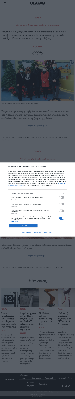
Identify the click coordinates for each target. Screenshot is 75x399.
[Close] (71, 166)
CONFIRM (23, 225)
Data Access (37, 232)
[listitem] (37, 193)
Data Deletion (26, 232)
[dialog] (37, 199)
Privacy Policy (48, 232)
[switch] (61, 197)
